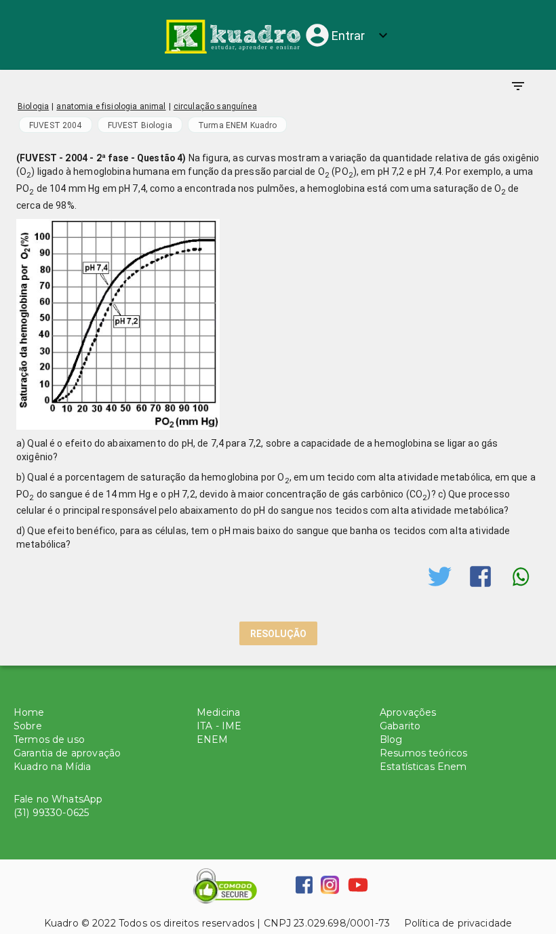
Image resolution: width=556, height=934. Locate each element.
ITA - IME (219, 726)
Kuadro (61, 923)
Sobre (28, 726)
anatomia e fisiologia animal (110, 106)
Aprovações (408, 712)
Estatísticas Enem (423, 766)
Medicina (218, 712)
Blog (391, 739)
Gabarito (400, 726)
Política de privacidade (451, 923)
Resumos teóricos (423, 753)
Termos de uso (49, 739)
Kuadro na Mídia (52, 766)
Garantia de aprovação (67, 753)
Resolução (278, 633)
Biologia (33, 106)
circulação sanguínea (215, 106)
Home (29, 712)
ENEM (213, 739)
